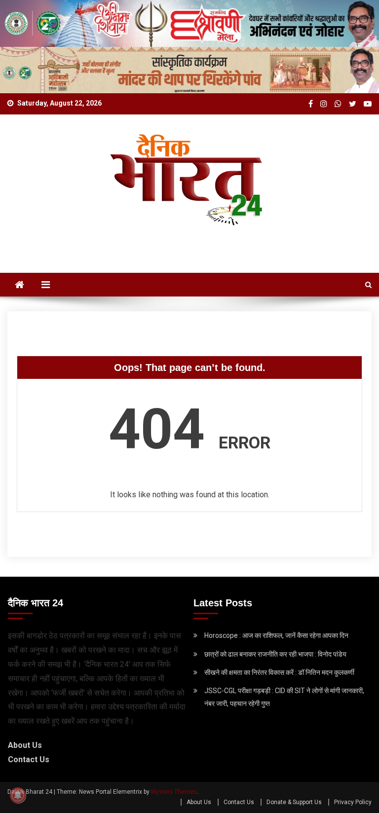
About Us (25, 745)
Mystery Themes (174, 791)
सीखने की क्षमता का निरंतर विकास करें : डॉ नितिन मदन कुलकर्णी (279, 672)
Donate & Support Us (294, 802)
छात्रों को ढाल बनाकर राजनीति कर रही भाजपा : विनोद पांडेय (275, 654)
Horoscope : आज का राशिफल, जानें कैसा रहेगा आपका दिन (276, 635)
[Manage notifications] (18, 795)
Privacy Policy (353, 802)
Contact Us (28, 759)
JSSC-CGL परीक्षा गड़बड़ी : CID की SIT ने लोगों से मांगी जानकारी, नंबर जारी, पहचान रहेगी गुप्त (284, 697)
